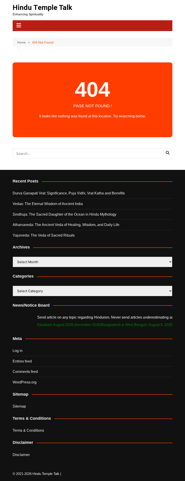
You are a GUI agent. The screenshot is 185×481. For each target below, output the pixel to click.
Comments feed (25, 372)
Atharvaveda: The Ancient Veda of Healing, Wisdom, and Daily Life (66, 225)
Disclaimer (21, 455)
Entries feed (22, 361)
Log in (18, 351)
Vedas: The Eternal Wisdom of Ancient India (48, 204)
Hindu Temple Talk (42, 7)
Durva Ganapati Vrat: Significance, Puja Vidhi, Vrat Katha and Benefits (69, 193)
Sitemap (19, 406)
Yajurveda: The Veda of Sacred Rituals (44, 235)
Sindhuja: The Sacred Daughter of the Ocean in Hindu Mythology (64, 214)
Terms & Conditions (28, 430)
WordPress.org (25, 382)
